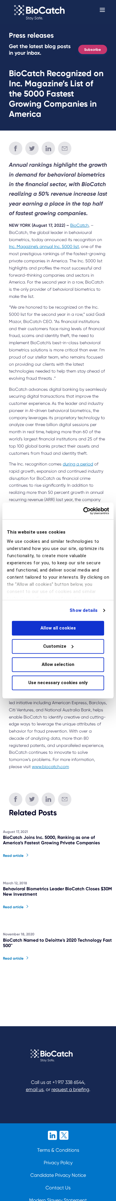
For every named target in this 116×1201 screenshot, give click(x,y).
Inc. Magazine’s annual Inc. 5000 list (44, 246)
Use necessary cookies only (58, 682)
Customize (54, 646)
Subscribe (92, 50)
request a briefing (70, 1089)
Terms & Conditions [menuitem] (58, 1150)
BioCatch (79, 225)
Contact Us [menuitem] (58, 1188)
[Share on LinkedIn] (48, 148)
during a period (78, 464)
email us (34, 1089)
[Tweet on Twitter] (32, 148)
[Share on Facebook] (15, 148)
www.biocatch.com (50, 766)
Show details (84, 610)
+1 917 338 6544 (68, 1082)
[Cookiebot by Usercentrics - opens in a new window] (83, 511)
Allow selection (58, 664)
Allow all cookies (58, 628)
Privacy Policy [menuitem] (58, 1162)
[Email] (64, 148)
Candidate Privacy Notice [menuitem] (58, 1175)
